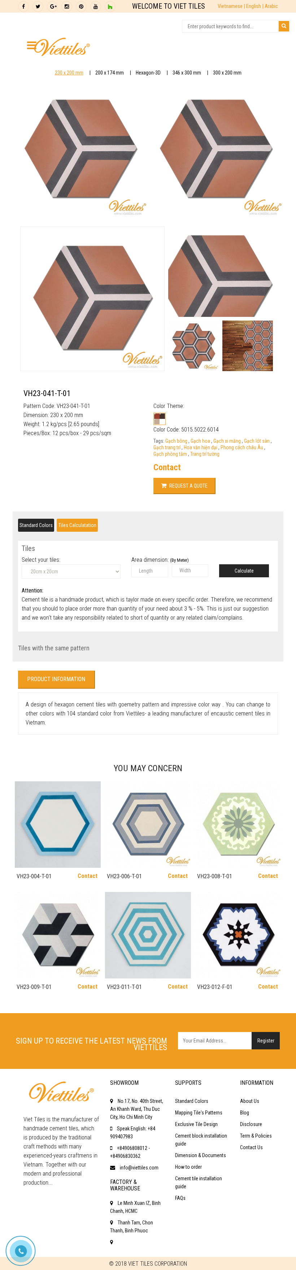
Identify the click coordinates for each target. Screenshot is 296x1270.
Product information (56, 679)
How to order (188, 1167)
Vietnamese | (232, 6)
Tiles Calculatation (77, 525)
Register (265, 1041)
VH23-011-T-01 (124, 987)
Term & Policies (256, 1136)
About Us (249, 1101)
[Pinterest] (81, 6)
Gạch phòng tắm (170, 454)
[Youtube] (95, 6)
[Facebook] (23, 6)
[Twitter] (37, 6)
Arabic (271, 6)
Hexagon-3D (148, 73)
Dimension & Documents (200, 1155)
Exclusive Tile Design (196, 1124)
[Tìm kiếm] (284, 26)
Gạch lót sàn (257, 441)
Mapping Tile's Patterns (198, 1113)
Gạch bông (176, 441)
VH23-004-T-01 (34, 876)
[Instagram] (66, 6)
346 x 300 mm (187, 73)
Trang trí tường (204, 454)
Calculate (244, 571)
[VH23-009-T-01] (58, 935)
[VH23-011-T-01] (148, 935)
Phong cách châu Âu (242, 447)
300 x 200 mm (227, 73)
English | (255, 6)
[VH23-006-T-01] (148, 824)
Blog (244, 1113)
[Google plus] (52, 6)
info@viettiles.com (139, 1168)
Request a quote (188, 486)
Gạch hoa (201, 441)
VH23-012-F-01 (214, 987)
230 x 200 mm (69, 73)
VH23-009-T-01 (34, 987)
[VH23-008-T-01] (238, 824)
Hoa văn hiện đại (201, 447)
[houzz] (110, 6)
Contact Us (251, 1147)
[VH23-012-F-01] (238, 935)
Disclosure (251, 1124)
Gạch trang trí (167, 447)
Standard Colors (36, 525)
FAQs (180, 1198)
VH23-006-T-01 (124, 876)
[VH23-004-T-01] (58, 824)
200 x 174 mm (109, 73)
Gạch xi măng (227, 441)
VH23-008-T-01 (214, 876)
